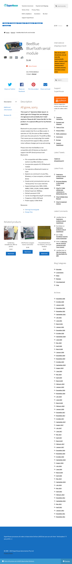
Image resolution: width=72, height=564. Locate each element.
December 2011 (60, 514)
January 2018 (60, 409)
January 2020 (60, 352)
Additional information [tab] (8, 108)
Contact (6, 25)
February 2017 (60, 444)
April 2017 (59, 438)
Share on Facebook (22, 90)
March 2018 (59, 403)
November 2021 (60, 311)
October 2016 (60, 457)
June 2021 (59, 321)
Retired (13, 32)
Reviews (58, 279)
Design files (29, 212)
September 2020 (61, 336)
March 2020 (59, 349)
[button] (20, 44)
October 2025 (60, 302)
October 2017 (60, 419)
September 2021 (61, 314)
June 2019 (59, 371)
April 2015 (59, 476)
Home (6, 23)
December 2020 (60, 330)
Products (30, 23)
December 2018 (60, 390)
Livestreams (59, 272)
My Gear (45, 14)
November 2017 (60, 416)
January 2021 (60, 327)
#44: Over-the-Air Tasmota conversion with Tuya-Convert (61, 244)
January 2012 (60, 510)
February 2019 (60, 384)
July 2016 (59, 466)
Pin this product (33, 89)
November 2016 (60, 453)
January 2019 (60, 387)
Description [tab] (7, 102)
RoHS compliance (27, 14)
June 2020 (59, 340)
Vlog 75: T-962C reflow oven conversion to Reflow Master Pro (61, 191)
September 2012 (61, 501)
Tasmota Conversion (27, 6)
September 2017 (61, 422)
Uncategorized (60, 282)
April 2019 (59, 378)
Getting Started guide (32, 209)
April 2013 (59, 491)
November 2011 (60, 517)
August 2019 (59, 368)
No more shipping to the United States (61, 183)
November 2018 (60, 393)
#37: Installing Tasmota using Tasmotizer (62, 236)
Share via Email (45, 89)
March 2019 (59, 381)
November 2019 (60, 359)
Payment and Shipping (42, 6)
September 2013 (61, 482)
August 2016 (59, 463)
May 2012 (59, 504)
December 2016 (60, 450)
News (57, 275)
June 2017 (59, 431)
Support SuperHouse (28, 18)
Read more (11, 253)
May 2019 (59, 374)
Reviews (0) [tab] (7, 115)
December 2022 (60, 308)
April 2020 (59, 346)
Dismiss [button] (67, 561)
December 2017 (60, 412)
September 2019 (61, 365)
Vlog (22, 23)
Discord (38, 23)
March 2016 (59, 472)
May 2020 (59, 343)
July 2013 (59, 485)
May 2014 (59, 479)
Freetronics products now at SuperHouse (61, 176)
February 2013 (60, 495)
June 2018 (59, 400)
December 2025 (60, 298)
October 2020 (60, 333)
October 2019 (60, 362)
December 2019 (60, 355)
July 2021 (59, 317)
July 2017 (59, 428)
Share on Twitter (9, 89)
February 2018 (60, 406)
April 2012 (59, 507)
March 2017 (59, 441)
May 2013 (59, 488)
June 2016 (59, 469)
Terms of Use (25, 10)
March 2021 (59, 324)
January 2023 (60, 305)
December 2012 (60, 498)
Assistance (37, 14)
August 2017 (59, 425)
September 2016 (61, 460)
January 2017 (60, 447)
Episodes (14, 23)
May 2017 (59, 434)
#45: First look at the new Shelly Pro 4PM (61, 254)
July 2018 (59, 397)
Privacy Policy (36, 10)
